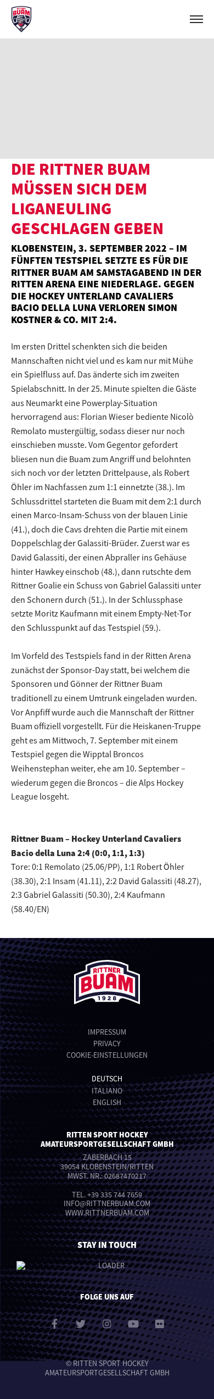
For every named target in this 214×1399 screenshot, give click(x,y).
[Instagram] (107, 1324)
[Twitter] (80, 1324)
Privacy (107, 1043)
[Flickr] (160, 1324)
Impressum (107, 1032)
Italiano (107, 1091)
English (107, 1102)
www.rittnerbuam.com (107, 1213)
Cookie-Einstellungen (107, 1055)
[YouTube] (133, 1324)
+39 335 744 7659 (114, 1195)
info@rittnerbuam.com (107, 1203)
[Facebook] (54, 1324)
